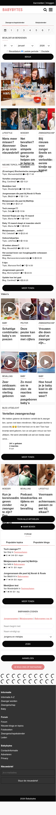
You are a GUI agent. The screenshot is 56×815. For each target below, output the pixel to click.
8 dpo (5, 262)
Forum (4, 721)
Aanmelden (38, 2)
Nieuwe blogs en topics (12, 725)
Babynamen (19, 564)
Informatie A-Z (8, 697)
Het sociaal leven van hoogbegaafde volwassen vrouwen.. (24, 254)
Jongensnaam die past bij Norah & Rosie (21, 193)
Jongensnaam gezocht (13, 270)
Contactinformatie (9, 750)
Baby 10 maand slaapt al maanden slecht (21, 223)
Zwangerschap (8, 704)
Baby (3, 708)
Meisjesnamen (26, 618)
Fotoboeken (6, 729)
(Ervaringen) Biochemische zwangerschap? (23, 171)
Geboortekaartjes (10, 238)
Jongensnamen (11, 618)
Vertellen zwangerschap (13, 178)
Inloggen (50, 2)
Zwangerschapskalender (13, 733)
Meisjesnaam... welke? (12, 230)
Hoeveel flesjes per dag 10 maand (18, 215)
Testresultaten (20, 552)
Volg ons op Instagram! (29, 667)
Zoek (28, 644)
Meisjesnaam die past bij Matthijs (18, 201)
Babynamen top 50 (43, 618)
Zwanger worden (9, 701)
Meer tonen (28, 288)
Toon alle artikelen (28, 519)
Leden (4, 737)
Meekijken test (9, 186)
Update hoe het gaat (11, 277)
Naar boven (29, 526)
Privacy (4, 758)
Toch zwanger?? (10, 208)
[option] (28, 30)
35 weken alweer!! (10, 245)
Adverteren (6, 754)
